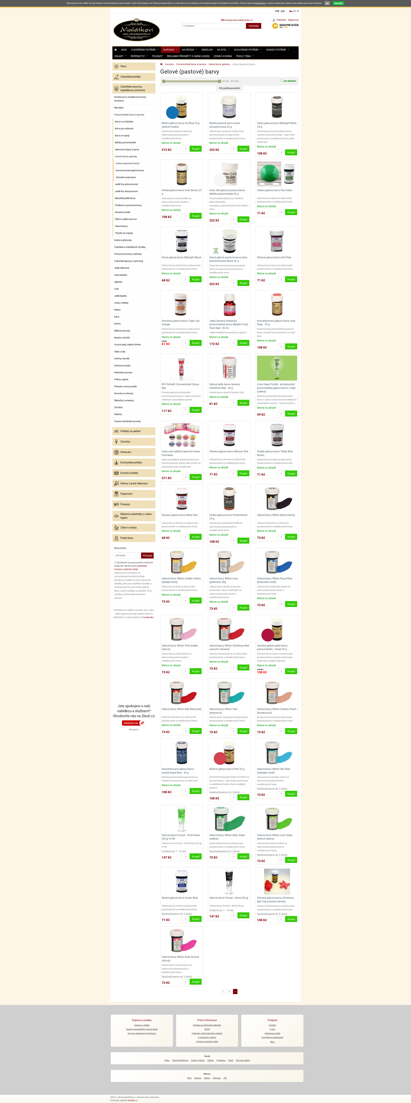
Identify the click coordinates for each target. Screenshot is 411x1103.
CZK (277, 11)
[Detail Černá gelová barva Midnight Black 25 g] (277, 106)
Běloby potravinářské (125, 142)
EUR (282, 11)
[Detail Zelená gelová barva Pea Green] (277, 173)
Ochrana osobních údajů (207, 1041)
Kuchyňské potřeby (246, 49)
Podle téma (243, 56)
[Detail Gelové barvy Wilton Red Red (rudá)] (182, 692)
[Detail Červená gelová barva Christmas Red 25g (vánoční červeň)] (277, 881)
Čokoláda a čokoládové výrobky (130, 247)
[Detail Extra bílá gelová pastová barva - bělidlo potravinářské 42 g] (229, 173)
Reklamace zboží (272, 1033)
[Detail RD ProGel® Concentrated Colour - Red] (182, 367)
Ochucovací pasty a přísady (128, 254)
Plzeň (230, 1060)
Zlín (225, 1078)
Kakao (117, 309)
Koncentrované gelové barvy (130, 170)
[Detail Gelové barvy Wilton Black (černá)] (277, 498)
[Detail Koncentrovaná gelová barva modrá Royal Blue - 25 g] (182, 752)
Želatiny (118, 414)
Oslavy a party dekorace (134, 483)
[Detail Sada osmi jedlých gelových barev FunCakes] (182, 435)
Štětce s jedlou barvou (126, 219)
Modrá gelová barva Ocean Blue (180, 897)
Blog (272, 1042)
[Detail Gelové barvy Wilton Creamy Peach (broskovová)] (277, 692)
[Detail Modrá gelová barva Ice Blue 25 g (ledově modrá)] (182, 106)
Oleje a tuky (120, 351)
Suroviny (169, 49)
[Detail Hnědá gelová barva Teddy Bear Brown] (277, 435)
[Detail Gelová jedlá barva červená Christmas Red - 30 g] (229, 367)
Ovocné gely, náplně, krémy (127, 344)
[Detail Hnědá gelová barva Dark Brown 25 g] (182, 173)
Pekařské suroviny (123, 372)
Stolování (125, 452)
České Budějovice (180, 1060)
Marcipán (119, 107)
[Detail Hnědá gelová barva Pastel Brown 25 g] (229, 498)
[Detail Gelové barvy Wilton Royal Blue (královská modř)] (277, 562)
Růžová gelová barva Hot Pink (274, 257)
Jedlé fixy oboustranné (126, 191)
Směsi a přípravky (123, 240)
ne (327, 3)
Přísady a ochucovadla (125, 386)
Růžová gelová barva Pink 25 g (226, 769)
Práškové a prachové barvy (128, 205)
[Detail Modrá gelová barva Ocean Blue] (182, 881)
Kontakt (272, 1025)
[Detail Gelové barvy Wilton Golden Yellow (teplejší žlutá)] (182, 562)
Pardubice (221, 1060)
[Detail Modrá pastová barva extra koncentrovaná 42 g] (229, 106)
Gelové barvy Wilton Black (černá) (276, 515)
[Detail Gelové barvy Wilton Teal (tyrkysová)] (229, 692)
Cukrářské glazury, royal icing (128, 261)
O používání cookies (207, 1037)
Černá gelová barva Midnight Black (181, 257)
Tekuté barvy (121, 226)
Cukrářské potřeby (143, 49)
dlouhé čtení (260, 3)
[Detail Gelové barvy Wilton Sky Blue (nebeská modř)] (277, 752)
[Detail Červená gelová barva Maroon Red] (229, 435)
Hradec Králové (198, 1060)
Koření (117, 323)
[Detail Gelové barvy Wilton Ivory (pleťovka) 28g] (229, 562)
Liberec (210, 1060)
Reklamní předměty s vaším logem (188, 56)
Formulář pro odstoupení (272, 1037)
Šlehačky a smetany (124, 400)
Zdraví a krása (223, 56)
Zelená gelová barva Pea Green (274, 190)
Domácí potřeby (276, 49)
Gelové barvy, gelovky (126, 156)
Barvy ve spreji (122, 135)
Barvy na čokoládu (124, 121)
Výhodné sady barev (126, 177)
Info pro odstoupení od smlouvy (142, 1033)
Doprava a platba (141, 1025)
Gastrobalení (120, 275)
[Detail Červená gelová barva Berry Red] (182, 498)
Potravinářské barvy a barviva (129, 114)
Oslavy (118, 56)
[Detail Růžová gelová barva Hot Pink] (277, 240)
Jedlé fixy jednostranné (126, 184)
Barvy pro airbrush (124, 128)
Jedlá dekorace (121, 268)
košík (289, 26)
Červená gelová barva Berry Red (179, 515)
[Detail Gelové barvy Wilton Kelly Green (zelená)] (229, 818)
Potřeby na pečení (130, 431)
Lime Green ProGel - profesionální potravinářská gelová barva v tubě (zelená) (276, 388)
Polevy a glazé (121, 379)
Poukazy (157, 56)
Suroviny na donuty (123, 393)
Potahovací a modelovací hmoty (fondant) (130, 99)
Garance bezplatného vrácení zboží (141, 1029)
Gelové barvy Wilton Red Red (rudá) (182, 709)
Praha (167, 1060)
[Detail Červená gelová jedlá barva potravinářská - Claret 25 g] (277, 629)
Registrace (293, 20)
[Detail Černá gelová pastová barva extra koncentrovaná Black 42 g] (229, 240)
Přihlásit (147, 555)
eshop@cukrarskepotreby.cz (238, 20)
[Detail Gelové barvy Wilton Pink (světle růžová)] (182, 629)
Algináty (118, 282)
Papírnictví (137, 56)
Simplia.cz (132, 1100)
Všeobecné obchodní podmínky (207, 1025)
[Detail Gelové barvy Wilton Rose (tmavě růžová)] (182, 940)
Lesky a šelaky (121, 302)
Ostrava (197, 1078)
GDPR (207, 1029)
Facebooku (148, 617)
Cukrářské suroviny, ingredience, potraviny (132, 88)
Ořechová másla (122, 365)
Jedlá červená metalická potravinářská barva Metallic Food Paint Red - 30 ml (228, 324)
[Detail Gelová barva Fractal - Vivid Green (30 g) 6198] (182, 818)
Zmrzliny (207, 49)
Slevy (123, 66)
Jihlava (207, 1078)
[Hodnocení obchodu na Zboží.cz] (134, 723)
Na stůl (222, 49)
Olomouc (217, 1078)
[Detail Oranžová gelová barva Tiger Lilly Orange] (182, 304)
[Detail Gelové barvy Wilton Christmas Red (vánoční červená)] (229, 629)
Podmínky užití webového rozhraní (207, 1033)
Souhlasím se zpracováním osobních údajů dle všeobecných (133, 566)
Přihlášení (281, 20)
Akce (124, 49)
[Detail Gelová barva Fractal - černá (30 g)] (229, 881)
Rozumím (338, 3)
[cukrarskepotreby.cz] (137, 29)
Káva (116, 316)
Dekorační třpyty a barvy (127, 149)
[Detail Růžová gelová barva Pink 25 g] (229, 752)
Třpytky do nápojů (124, 233)
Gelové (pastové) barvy (127, 163)
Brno (189, 1078)
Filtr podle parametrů (229, 88)
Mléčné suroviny (122, 330)
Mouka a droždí (122, 337)
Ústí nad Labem (243, 1060)
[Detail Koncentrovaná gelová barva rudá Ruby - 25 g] (277, 304)
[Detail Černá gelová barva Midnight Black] (182, 240)
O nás (272, 1029)
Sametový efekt (122, 212)
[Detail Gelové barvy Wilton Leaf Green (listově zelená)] (277, 818)
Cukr (116, 289)
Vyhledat (254, 26)
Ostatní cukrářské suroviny (127, 421)
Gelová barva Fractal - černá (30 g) (228, 897)
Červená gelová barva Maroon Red (228, 451)
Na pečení (188, 49)
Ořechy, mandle (121, 358)
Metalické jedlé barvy (125, 198)
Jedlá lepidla (120, 296)
